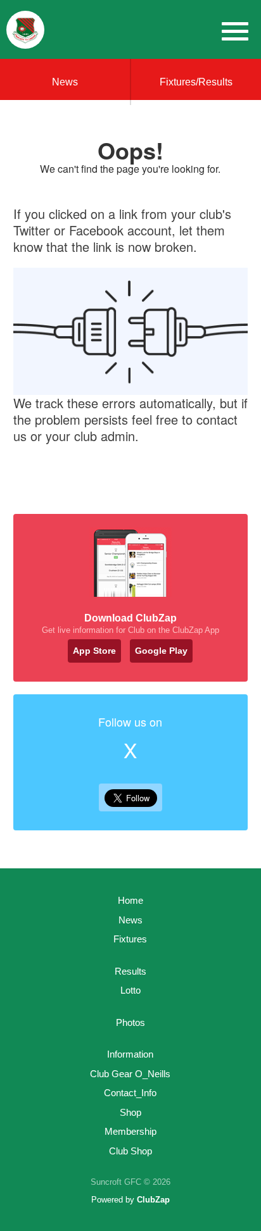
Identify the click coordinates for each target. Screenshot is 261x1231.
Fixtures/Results (196, 82)
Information (130, 1054)
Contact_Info (130, 1092)
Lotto (130, 990)
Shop (130, 1112)
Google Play (161, 651)
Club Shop (130, 1151)
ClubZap (153, 1199)
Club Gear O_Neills (130, 1073)
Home (130, 900)
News (65, 82)
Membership (130, 1131)
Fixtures (130, 939)
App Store (94, 651)
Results (130, 971)
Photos (130, 1022)
